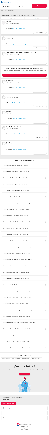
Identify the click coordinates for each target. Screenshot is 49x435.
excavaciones (6, 358)
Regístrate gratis (24, 374)
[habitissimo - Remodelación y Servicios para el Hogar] (6, 2)
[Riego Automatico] (3, 97)
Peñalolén (36, 12)
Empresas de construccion (13, 12)
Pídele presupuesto (39, 32)
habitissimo (4, 12)
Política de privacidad (24, 428)
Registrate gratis (24, 75)
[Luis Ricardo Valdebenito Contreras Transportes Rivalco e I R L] (3, 53)
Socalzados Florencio (11, 37)
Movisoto (8, 21)
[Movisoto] (3, 23)
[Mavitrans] (3, 112)
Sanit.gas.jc (9, 142)
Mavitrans (8, 111)
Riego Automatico (10, 96)
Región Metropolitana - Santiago (26, 12)
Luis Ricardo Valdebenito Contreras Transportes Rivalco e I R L (21, 52)
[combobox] (9, 6)
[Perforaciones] (3, 82)
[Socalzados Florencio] (3, 38)
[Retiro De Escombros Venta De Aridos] (3, 128)
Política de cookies (24, 429)
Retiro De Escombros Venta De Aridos (15, 126)
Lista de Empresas (5, 420)
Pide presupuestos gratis (8, 403)
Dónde (19, 5)
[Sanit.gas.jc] (3, 143)
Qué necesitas (6, 5)
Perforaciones (9, 80)
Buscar (40, 5)
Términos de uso (24, 426)
